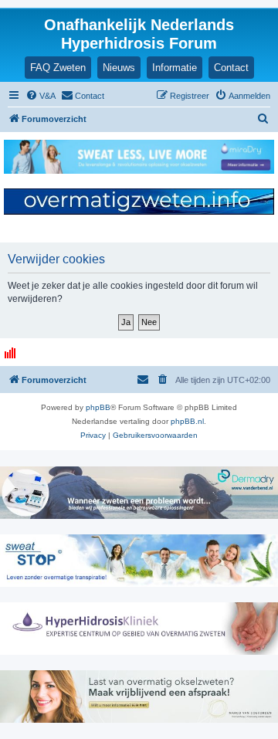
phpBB (98, 407)
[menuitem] (40, 95)
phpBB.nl (187, 421)
